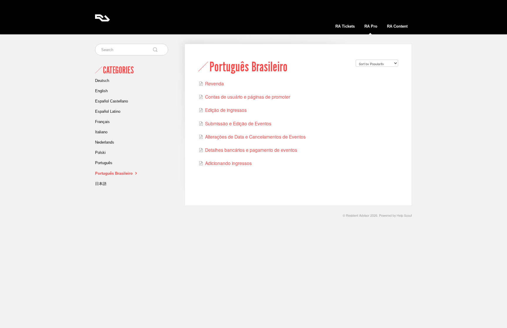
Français (102, 122)
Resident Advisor (357, 215)
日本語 (101, 183)
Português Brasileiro (114, 173)
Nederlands (104, 142)
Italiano (101, 132)
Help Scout (404, 215)
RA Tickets (345, 26)
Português (103, 163)
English (101, 91)
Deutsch (102, 80)
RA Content (397, 26)
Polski (100, 152)
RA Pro (370, 26)
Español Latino (107, 111)
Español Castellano (111, 101)
